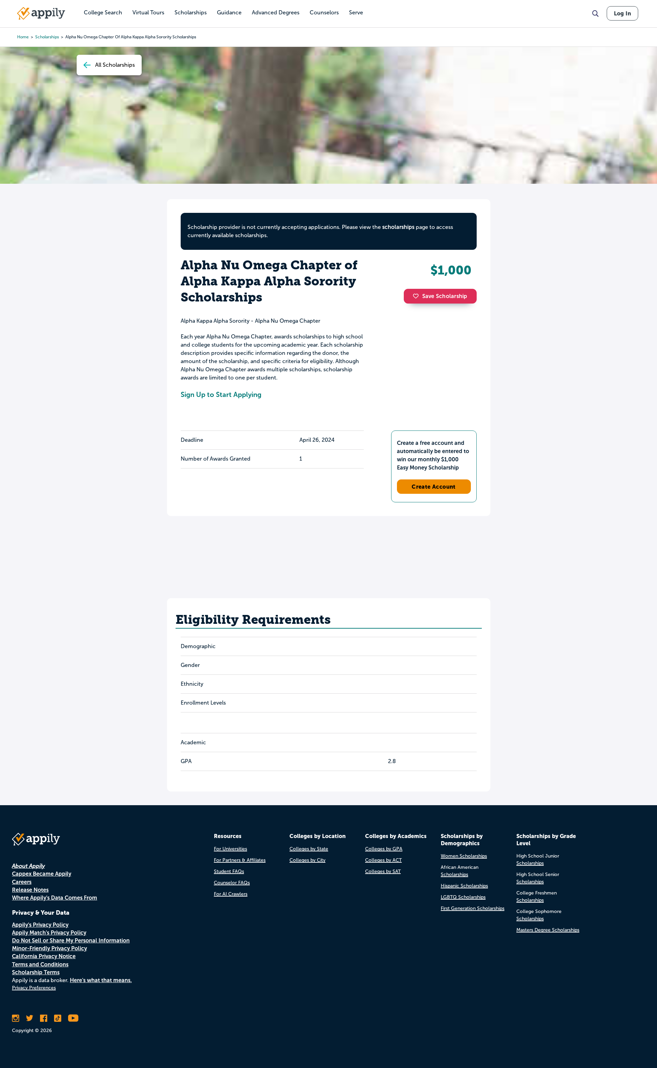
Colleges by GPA (383, 848)
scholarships (47, 37)
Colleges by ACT (383, 860)
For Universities (230, 848)
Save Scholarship (444, 296)
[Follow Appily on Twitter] (29, 1018)
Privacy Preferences (34, 987)
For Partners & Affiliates (240, 860)
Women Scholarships (464, 856)
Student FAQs (229, 871)
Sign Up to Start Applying (221, 394)
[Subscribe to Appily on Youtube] (73, 1018)
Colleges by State (308, 848)
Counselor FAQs (232, 882)
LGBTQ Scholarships (463, 897)
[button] (417, 296)
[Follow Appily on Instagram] (15, 1018)
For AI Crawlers (230, 894)
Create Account (434, 487)
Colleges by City (307, 860)
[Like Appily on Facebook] (43, 1018)
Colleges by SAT (383, 871)
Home (23, 37)
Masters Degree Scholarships (547, 929)
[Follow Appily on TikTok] (57, 1018)
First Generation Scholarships (472, 908)
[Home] (41, 13)
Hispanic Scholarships (464, 885)
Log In (622, 13)
